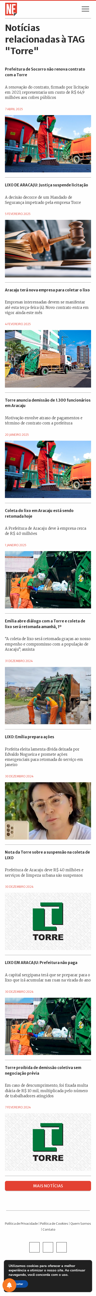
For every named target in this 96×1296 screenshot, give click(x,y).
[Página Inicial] (9, 9)
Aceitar (18, 1284)
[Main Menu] (85, 10)
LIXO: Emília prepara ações (29, 737)
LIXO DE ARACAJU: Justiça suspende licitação (46, 185)
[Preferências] (9, 1285)
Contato (49, 1229)
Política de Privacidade (21, 1223)
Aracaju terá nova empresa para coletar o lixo (47, 290)
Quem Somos (80, 1223)
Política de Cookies (54, 1223)
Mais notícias (48, 1185)
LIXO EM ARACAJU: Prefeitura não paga (41, 962)
